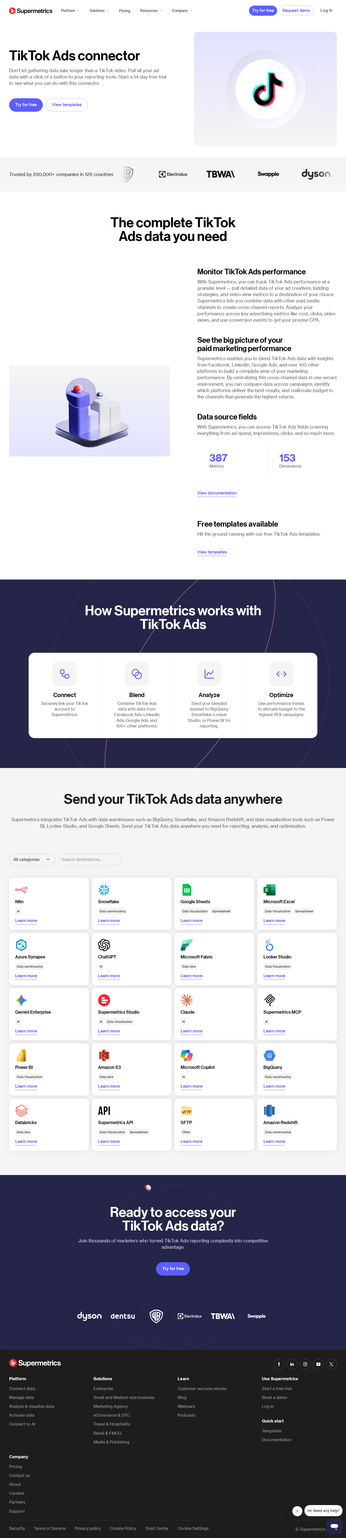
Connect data (22, 1388)
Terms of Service (50, 1528)
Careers (16, 1493)
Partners (17, 1501)
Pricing (124, 11)
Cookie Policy (123, 1528)
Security (17, 1528)
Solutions (97, 10)
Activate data (21, 1415)
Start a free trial (277, 1388)
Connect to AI (22, 1423)
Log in (268, 1406)
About (15, 1484)
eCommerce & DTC (111, 1415)
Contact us (19, 1475)
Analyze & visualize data (31, 1406)
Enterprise (103, 1388)
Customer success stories (202, 1388)
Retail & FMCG (107, 1433)
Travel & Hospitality (111, 1423)
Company (180, 10)
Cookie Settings (193, 1528)
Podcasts (186, 1415)
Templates (271, 1430)
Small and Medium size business (123, 1397)
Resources (149, 10)
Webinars (186, 1406)
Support (17, 1511)
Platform (68, 10)
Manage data (21, 1397)
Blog (182, 1397)
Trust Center (157, 1528)
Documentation (276, 1439)
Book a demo (274, 1397)
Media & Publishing (111, 1441)
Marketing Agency (110, 1406)
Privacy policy (88, 1528)
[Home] (30, 11)
